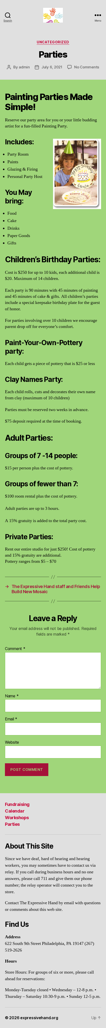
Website (12, 742)
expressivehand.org (39, 1017)
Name (11, 696)
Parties (12, 824)
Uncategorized (53, 42)
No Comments (86, 67)
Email (11, 719)
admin (24, 67)
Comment (15, 649)
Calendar (14, 811)
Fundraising (17, 804)
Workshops (17, 817)
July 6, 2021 (51, 67)
